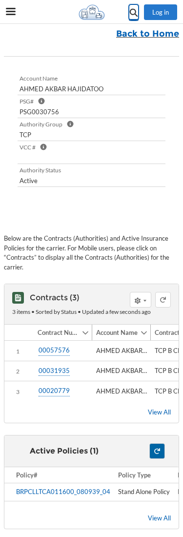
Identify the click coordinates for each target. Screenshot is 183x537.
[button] (57, 332)
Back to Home (147, 33)
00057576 (54, 350)
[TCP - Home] (91, 12)
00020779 (54, 390)
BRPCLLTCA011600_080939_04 (63, 492)
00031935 (54, 370)
